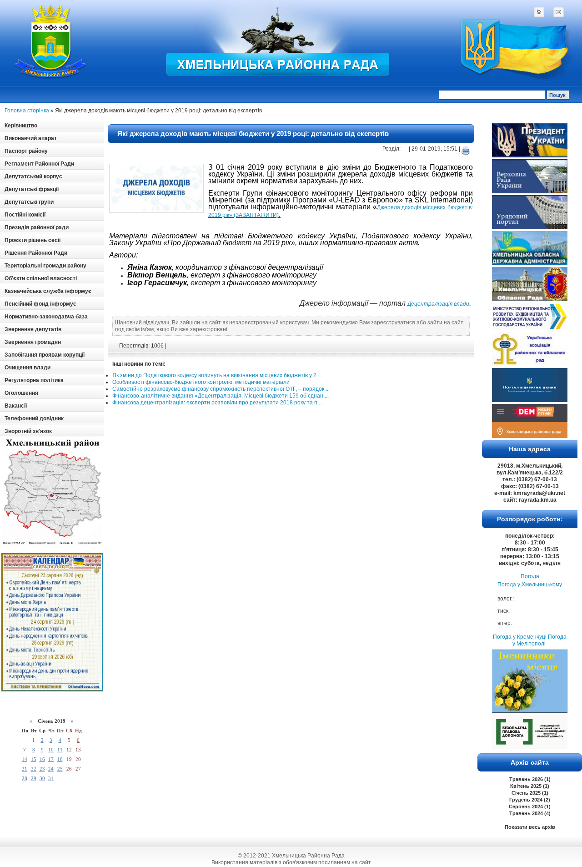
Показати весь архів (530, 827)
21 (24, 768)
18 (60, 759)
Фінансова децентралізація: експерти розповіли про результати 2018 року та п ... (217, 402)
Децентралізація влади (438, 304)
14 (24, 759)
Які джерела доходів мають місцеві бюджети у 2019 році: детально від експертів (253, 133)
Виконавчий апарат (31, 138)
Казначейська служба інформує (48, 291)
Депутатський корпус (33, 176)
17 (51, 759)
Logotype (51, 42)
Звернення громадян (33, 342)
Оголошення (21, 393)
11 (60, 749)
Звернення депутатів (33, 329)
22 (33, 768)
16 (42, 759)
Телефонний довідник (34, 418)
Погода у (529, 584)
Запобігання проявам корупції (45, 355)
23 (42, 768)
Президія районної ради (37, 227)
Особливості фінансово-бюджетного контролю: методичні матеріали (201, 382)
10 (51, 749)
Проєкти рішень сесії (32, 240)
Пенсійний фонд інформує (40, 304)
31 (51, 778)
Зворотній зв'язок (28, 431)
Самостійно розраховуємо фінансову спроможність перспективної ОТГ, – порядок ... (221, 389)
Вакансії (16, 406)
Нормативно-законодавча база (46, 316)
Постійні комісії (25, 215)
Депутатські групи (29, 202)
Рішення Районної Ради (36, 253)
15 (33, 759)
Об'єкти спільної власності (41, 278)
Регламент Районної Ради (39, 164)
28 (24, 778)
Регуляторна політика (34, 380)
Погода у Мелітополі (539, 640)
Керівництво (21, 125)
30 (42, 778)
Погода (530, 576)
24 (51, 768)
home (539, 12)
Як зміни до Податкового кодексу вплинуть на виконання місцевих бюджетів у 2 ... (217, 375)
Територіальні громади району (45, 265)
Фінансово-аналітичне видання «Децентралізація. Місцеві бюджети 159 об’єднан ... (220, 396)
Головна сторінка (27, 110)
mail (558, 12)
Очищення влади (27, 367)
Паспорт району (26, 151)
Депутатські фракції (32, 189)
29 (33, 778)
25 (60, 768)
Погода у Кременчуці (520, 637)
